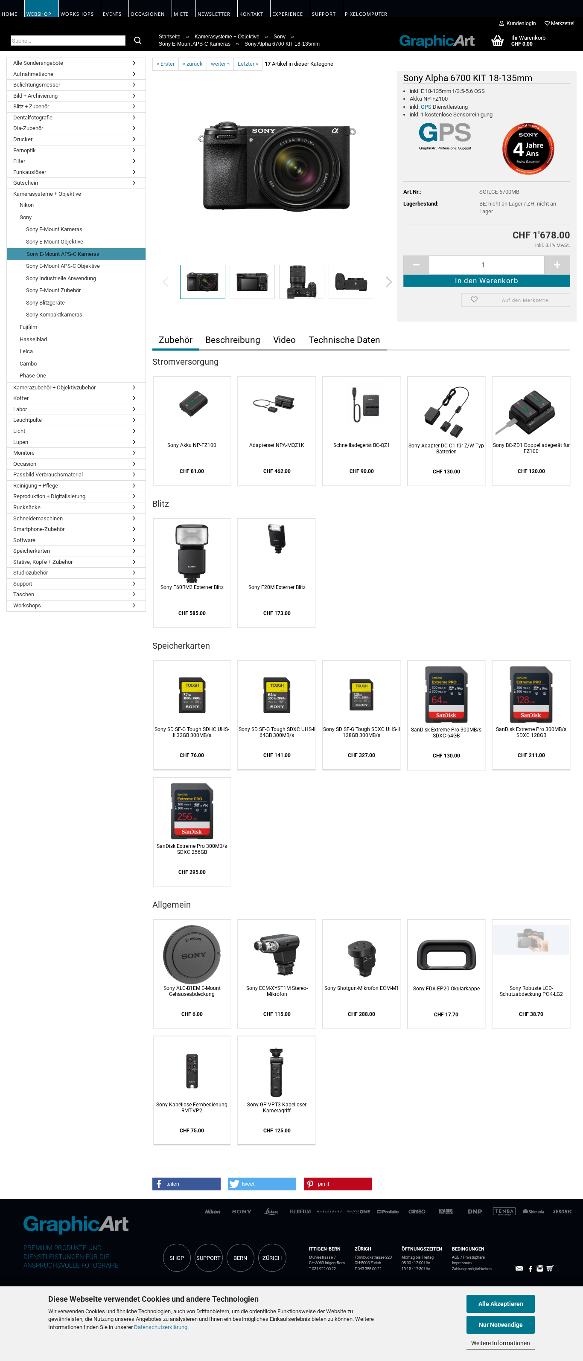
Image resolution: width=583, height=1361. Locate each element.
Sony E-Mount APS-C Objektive (63, 266)
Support (22, 583)
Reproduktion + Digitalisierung (49, 496)
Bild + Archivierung (35, 96)
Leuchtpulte (27, 420)
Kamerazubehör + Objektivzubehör (54, 387)
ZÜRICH (272, 1258)
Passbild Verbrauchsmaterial (48, 474)
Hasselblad (33, 339)
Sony (26, 217)
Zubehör (175, 340)
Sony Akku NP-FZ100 (191, 445)
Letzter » (248, 64)
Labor (20, 409)
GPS (426, 107)
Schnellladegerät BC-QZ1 (361, 445)
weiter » (220, 64)
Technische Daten (344, 340)
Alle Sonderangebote (38, 63)
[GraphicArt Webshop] (432, 40)
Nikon (27, 205)
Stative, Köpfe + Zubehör (43, 562)
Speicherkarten (31, 551)
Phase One (33, 375)
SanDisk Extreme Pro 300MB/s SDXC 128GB (531, 732)
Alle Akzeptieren (500, 1303)
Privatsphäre (474, 1257)
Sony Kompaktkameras (54, 314)
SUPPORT (208, 1258)
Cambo (28, 363)
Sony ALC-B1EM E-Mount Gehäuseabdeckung (192, 991)
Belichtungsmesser (36, 84)
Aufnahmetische (33, 74)
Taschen (23, 594)
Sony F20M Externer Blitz (277, 587)
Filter (19, 161)
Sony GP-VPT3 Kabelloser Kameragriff (276, 1108)
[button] (386, 282)
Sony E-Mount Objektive (54, 241)
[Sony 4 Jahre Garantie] (528, 149)
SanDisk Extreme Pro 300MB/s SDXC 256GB (192, 849)
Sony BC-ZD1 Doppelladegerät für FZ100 (531, 448)
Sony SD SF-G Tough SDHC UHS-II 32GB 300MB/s (191, 732)
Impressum (462, 1263)
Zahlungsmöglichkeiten (472, 1269)
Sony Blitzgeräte (45, 302)
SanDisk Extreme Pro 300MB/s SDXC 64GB (446, 733)
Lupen (20, 442)
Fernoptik (24, 150)
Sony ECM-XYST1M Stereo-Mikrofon (277, 991)
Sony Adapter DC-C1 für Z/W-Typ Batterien (446, 449)
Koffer (21, 398)
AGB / (457, 1257)
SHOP (176, 1258)
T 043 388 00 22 (368, 1269)
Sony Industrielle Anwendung (61, 278)
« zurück (193, 64)
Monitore (24, 453)
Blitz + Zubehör (31, 106)
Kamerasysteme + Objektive (47, 194)
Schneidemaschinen (38, 518)
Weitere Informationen (500, 1343)
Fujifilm (28, 327)
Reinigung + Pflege (35, 485)
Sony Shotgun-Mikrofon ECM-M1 (361, 988)
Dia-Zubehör (28, 128)
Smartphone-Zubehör (38, 529)
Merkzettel (562, 23)
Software (24, 540)
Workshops (27, 605)
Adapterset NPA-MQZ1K (276, 445)
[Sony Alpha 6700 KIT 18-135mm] (277, 166)
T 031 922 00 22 (322, 1269)
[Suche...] (138, 41)
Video (284, 340)
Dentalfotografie (32, 117)
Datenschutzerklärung (160, 1327)
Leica (26, 351)
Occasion (24, 464)
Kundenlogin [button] (520, 23)
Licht (19, 431)
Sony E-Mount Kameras (54, 229)
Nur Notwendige (501, 1324)
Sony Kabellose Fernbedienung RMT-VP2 (191, 1108)
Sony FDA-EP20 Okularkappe (446, 989)
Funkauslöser (29, 172)
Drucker (22, 139)
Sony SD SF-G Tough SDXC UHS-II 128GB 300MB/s (361, 732)
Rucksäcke (27, 507)
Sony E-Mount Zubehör (53, 290)
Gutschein (25, 183)
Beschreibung (232, 340)
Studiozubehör (30, 572)
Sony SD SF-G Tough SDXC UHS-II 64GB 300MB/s (277, 732)
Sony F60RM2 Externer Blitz (192, 587)
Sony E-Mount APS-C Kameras (62, 254)
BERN (240, 1258)
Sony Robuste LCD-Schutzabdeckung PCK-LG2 (531, 991)
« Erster (166, 64)
